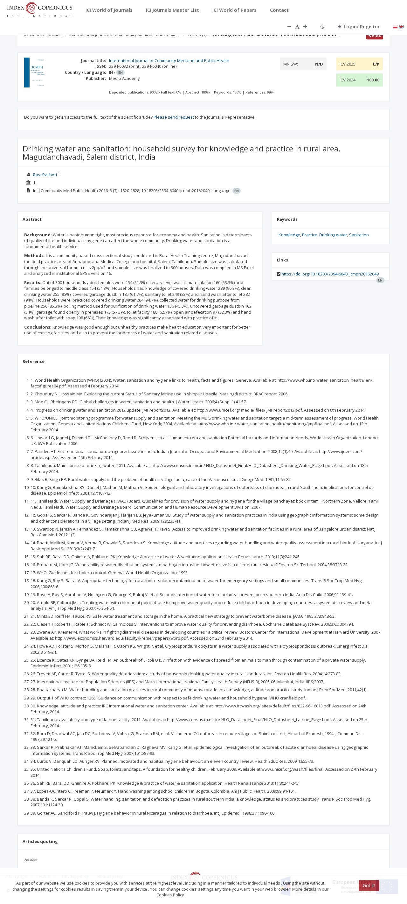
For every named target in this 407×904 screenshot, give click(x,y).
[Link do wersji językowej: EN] (401, 26)
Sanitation (359, 235)
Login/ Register (362, 26)
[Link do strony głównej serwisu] (39, 9)
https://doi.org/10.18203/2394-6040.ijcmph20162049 (330, 274)
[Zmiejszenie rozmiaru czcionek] (286, 26)
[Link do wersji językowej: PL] (395, 26)
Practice (309, 235)
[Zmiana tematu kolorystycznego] (322, 26)
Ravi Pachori (45, 174)
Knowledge (289, 235)
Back (376, 35)
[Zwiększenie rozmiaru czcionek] (308, 26)
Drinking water (333, 235)
